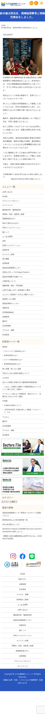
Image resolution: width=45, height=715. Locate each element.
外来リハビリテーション (11, 227)
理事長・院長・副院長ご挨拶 (13, 214)
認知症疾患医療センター (11, 268)
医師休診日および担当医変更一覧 (15, 520)
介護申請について (9, 281)
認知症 (4, 347)
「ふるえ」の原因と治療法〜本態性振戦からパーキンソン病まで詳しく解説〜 (21, 388)
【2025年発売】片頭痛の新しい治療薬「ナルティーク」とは (22, 411)
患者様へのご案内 (9, 299)
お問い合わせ (7, 192)
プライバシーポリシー (10, 201)
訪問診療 (5, 263)
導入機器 (5, 259)
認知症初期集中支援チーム (12, 277)
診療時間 (5, 317)
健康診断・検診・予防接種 (12, 285)
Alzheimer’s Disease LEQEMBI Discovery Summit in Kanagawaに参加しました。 (22, 530)
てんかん (5, 417)
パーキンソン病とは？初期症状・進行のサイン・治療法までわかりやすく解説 (21, 395)
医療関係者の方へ (9, 219)
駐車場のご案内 (22, 599)
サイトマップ (7, 205)
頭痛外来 (5, 250)
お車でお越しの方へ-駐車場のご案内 (16, 290)
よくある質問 (7, 236)
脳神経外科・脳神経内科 (11, 210)
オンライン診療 (8, 254)
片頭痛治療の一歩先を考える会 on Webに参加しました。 (23, 175)
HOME (3, 25)
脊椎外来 (5, 308)
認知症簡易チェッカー (10, 303)
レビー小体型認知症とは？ (13, 360)
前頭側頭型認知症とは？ (12, 364)
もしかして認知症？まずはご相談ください (18, 294)
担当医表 (5, 335)
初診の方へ (22, 579)
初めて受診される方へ (10, 223)
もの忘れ (5, 378)
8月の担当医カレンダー (11, 524)
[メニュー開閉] (41, 3)
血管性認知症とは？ (11, 355)
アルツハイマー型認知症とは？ (15, 351)
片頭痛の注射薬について (12, 405)
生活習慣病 (6, 326)
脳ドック (5, 232)
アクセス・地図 (8, 330)
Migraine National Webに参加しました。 (26, 179)
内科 (4, 241)
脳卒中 (4, 321)
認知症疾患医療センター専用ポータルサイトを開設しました (21, 514)
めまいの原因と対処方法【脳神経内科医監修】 (20, 382)
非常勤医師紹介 (8, 312)
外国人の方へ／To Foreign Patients (15, 272)
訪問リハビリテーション (11, 245)
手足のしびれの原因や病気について (15, 373)
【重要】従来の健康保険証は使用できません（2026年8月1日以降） (22, 537)
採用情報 (22, 656)
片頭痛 (4, 401)
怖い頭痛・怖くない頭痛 (11, 369)
